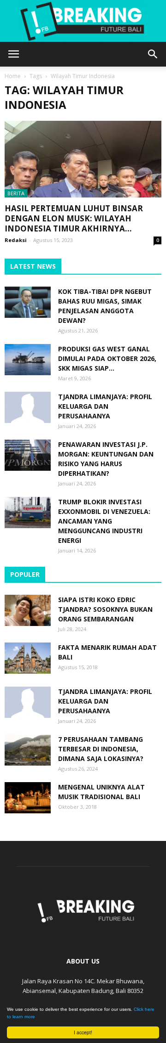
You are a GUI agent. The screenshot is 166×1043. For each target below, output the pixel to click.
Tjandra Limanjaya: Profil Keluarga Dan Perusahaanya (105, 406)
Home (13, 76)
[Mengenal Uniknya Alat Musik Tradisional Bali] (28, 798)
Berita (15, 193)
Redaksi (16, 240)
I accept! (83, 1032)
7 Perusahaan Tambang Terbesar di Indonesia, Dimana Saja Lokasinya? (100, 749)
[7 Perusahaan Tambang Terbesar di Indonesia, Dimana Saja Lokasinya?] (28, 750)
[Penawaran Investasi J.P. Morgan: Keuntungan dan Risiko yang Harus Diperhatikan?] (28, 455)
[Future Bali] (83, 21)
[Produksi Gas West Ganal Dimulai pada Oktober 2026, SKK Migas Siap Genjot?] (28, 360)
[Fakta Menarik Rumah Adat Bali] (28, 658)
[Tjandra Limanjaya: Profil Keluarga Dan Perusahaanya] (28, 407)
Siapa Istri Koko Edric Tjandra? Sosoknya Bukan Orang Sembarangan (105, 609)
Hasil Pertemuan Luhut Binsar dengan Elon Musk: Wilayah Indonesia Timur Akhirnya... (74, 218)
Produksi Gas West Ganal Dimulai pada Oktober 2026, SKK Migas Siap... (107, 358)
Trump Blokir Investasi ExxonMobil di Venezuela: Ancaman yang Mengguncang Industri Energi (104, 521)
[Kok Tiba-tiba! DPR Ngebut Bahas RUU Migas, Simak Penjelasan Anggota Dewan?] (28, 302)
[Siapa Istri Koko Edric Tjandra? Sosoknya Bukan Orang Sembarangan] (28, 610)
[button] (153, 54)
